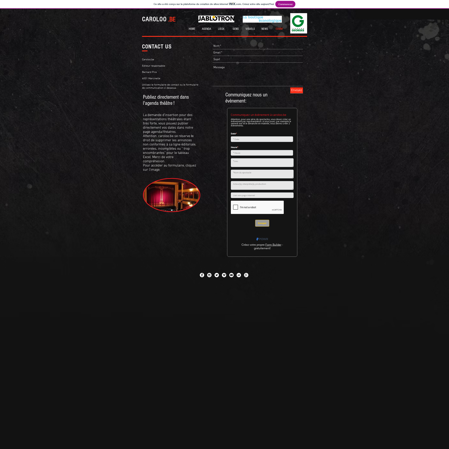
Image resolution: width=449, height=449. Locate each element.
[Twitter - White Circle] (217, 275)
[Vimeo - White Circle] (224, 275)
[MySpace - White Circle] (239, 275)
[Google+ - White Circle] (246, 275)
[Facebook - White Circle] (202, 275)
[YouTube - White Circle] (231, 275)
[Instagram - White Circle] (209, 275)
